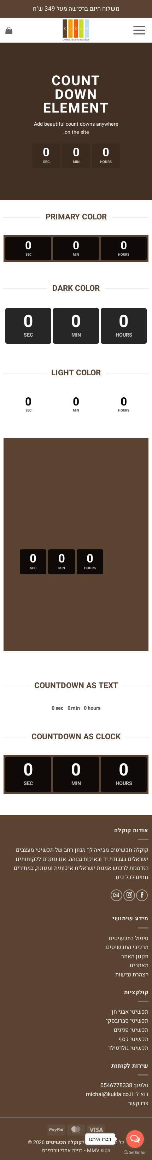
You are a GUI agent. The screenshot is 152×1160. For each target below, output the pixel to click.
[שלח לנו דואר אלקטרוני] (116, 895)
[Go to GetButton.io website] (135, 1152)
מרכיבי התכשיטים (127, 947)
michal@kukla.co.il (109, 1094)
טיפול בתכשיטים (128, 938)
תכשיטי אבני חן (130, 1012)
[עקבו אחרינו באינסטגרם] (129, 895)
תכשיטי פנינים (131, 1030)
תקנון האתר (134, 956)
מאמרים (139, 965)
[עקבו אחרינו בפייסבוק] (142, 895)
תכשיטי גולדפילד (128, 1048)
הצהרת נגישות (131, 974)
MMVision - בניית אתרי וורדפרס (76, 1150)
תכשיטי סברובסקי (127, 1021)
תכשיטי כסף (133, 1039)
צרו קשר (138, 1103)
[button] (139, 30)
